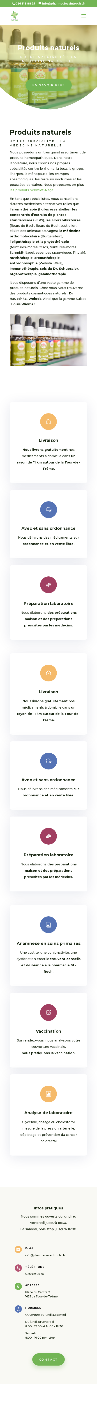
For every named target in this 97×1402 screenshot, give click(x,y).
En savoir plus (48, 85)
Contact (48, 1359)
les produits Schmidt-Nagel (32, 190)
